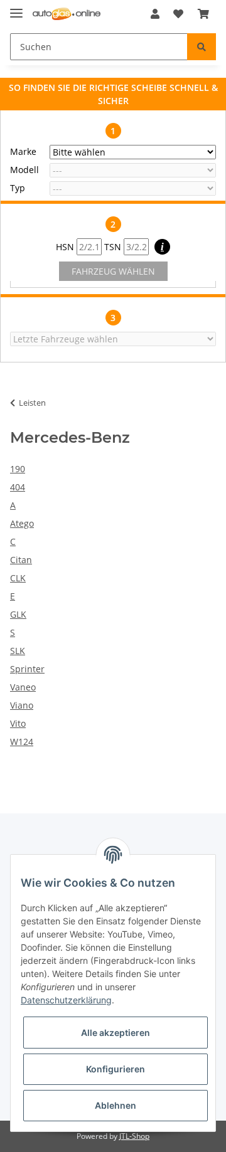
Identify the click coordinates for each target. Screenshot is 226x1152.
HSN (66, 247)
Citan (21, 560)
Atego (22, 523)
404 (17, 487)
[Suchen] (201, 46)
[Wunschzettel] (178, 13)
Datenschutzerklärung (66, 1000)
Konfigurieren (115, 1069)
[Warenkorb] (203, 13)
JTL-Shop (134, 1136)
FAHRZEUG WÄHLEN (113, 271)
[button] (155, 13)
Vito (18, 723)
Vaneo (23, 687)
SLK (17, 651)
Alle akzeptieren (115, 1032)
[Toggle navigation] (16, 8)
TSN (114, 247)
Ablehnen (115, 1105)
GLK (18, 614)
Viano (21, 705)
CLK (18, 578)
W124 (21, 742)
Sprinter (27, 669)
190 (17, 469)
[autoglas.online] (66, 14)
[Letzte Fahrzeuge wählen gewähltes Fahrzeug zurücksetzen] (113, 339)
